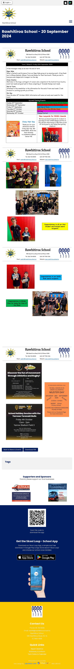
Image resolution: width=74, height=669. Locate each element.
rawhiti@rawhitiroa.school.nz (39, 631)
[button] (7, 2)
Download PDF (30, 450)
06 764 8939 (39, 628)
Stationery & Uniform (37, 651)
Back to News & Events (12, 450)
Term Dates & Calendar (37, 654)
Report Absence (37, 649)
